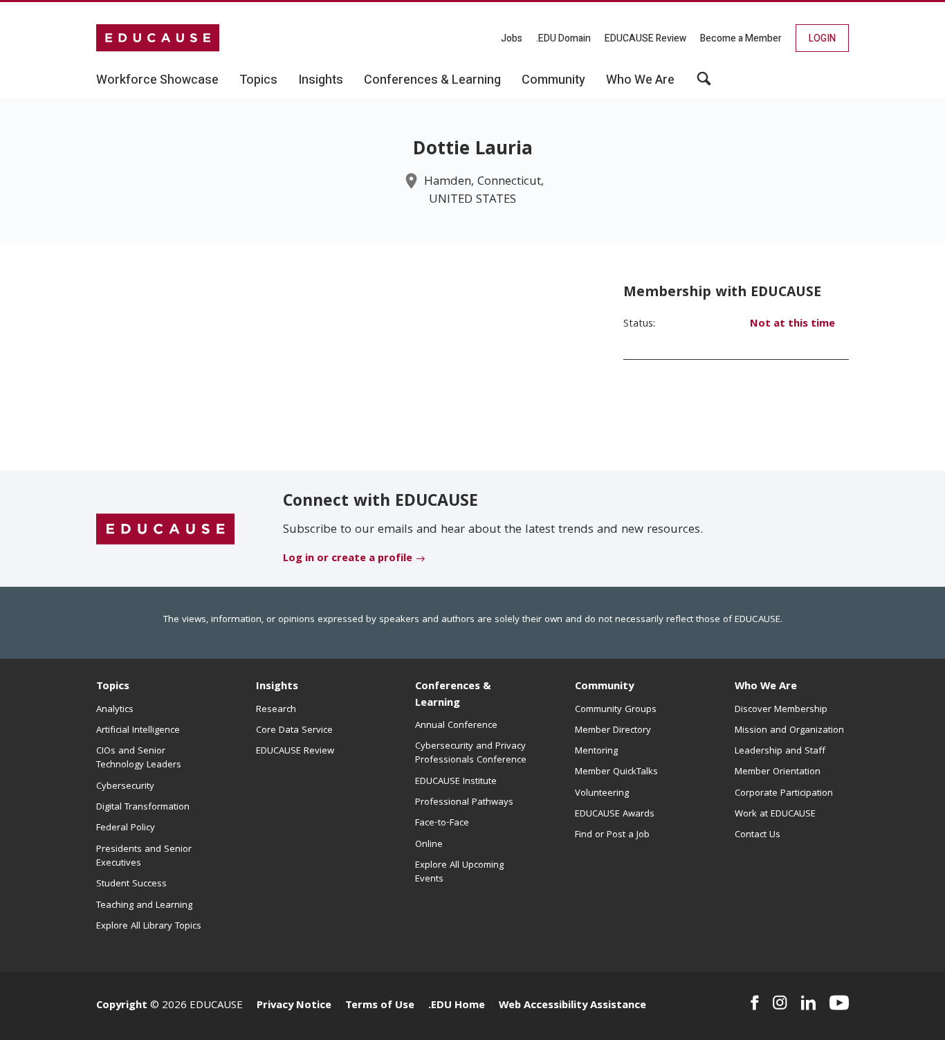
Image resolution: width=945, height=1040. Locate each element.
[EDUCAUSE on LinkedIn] (808, 1002)
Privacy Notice (294, 1006)
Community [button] (553, 80)
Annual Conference (456, 725)
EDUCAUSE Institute (456, 782)
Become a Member (741, 38)
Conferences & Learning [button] (432, 80)
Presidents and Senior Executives (144, 856)
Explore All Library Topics (148, 926)
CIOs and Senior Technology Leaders (138, 758)
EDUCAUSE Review (645, 38)
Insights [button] (320, 80)
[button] (704, 84)
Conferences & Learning (453, 695)
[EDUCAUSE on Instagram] (780, 1002)
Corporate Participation (784, 793)
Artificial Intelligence (138, 730)
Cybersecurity (125, 786)
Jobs (511, 38)
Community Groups (616, 710)
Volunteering (602, 793)
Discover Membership (781, 710)
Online (429, 844)
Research (276, 710)
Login (822, 38)
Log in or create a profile (347, 559)
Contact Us (757, 835)
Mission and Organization (789, 730)
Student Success (131, 884)
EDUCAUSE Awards (614, 814)
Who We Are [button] (640, 80)
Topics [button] (258, 80)
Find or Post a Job (612, 835)
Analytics (115, 710)
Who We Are (766, 687)
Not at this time (792, 325)
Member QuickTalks (616, 772)
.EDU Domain (563, 38)
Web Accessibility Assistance (572, 1006)
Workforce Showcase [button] (157, 80)
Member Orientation (777, 772)
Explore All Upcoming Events (459, 872)
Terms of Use (379, 1006)
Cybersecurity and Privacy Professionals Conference (470, 753)
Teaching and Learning (144, 905)
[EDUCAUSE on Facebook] (754, 1002)
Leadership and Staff (780, 751)
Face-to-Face (442, 823)
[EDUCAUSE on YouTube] (839, 1002)
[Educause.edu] (165, 529)
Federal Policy (125, 828)
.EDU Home (456, 1006)
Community (604, 687)
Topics (112, 687)
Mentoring (596, 751)
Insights (277, 687)
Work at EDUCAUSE (775, 814)
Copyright (121, 1006)
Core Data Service (294, 730)
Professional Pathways (464, 802)
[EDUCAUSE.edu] (157, 38)
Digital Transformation (143, 807)
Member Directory (613, 730)
